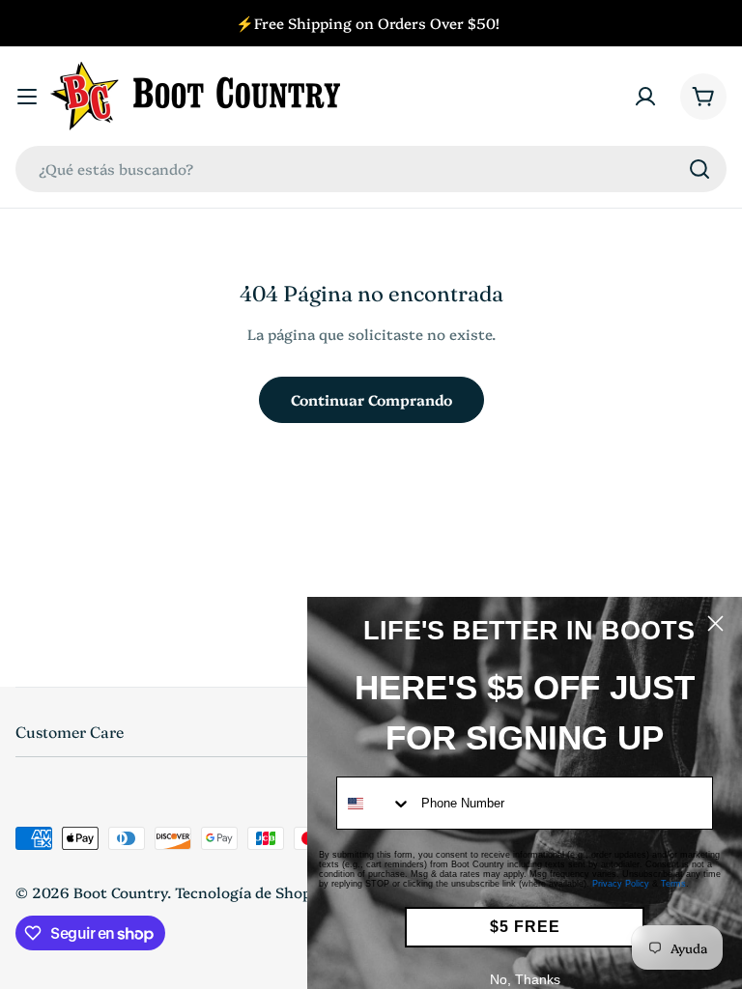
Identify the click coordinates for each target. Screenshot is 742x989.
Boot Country (120, 892)
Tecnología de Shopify (252, 892)
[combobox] (371, 169)
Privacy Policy (620, 884)
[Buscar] (699, 169)
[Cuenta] (645, 96)
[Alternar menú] (27, 96)
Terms (673, 884)
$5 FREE (525, 926)
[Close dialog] (715, 623)
